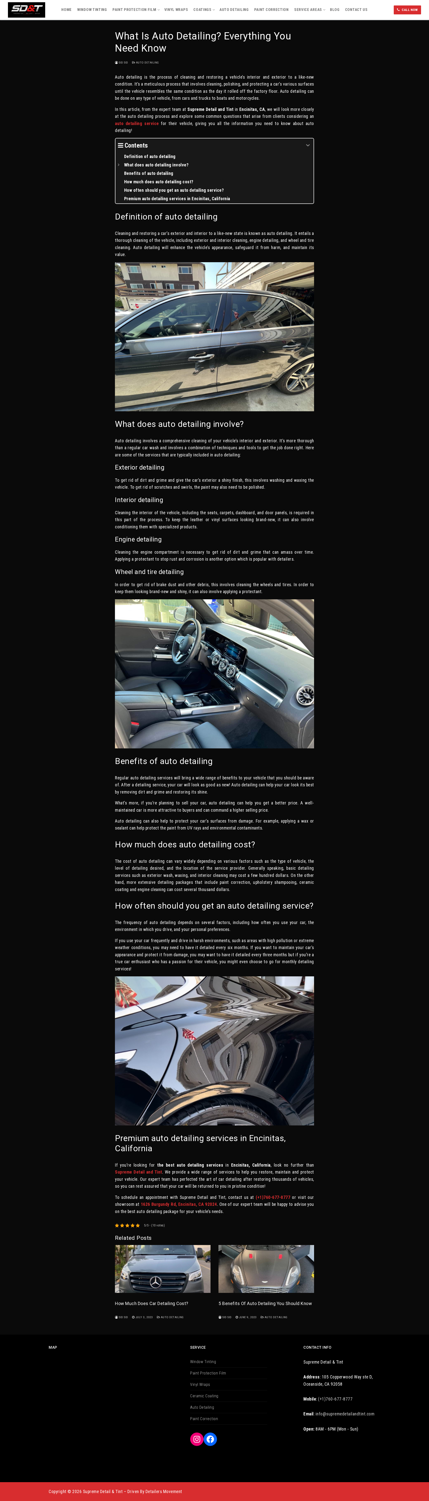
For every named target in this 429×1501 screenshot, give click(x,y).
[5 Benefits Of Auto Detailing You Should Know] (266, 1269)
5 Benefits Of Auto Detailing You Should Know (265, 1303)
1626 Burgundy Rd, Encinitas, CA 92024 (179, 1204)
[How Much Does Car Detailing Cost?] (163, 1269)
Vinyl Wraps (200, 1384)
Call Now (409, 10)
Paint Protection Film (208, 1373)
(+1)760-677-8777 (273, 1197)
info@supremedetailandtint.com (345, 1413)
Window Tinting (203, 1361)
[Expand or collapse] (308, 145)
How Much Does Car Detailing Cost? (151, 1303)
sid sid (123, 62)
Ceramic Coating (204, 1396)
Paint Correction (204, 1418)
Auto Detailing (147, 62)
